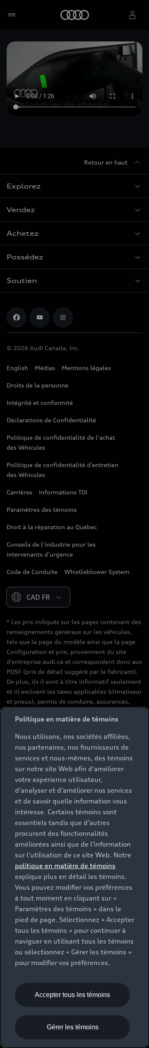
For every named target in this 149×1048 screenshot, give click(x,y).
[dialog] (74, 877)
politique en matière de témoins (65, 866)
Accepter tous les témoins (72, 994)
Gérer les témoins (73, 1027)
